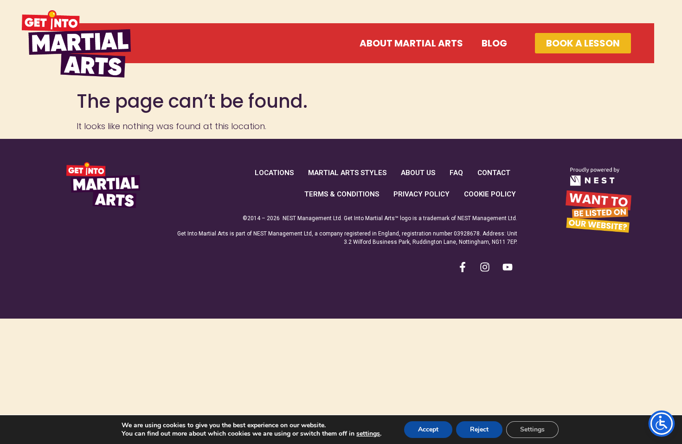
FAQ (456, 173)
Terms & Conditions (341, 194)
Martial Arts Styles (347, 173)
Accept (428, 429)
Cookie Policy (490, 194)
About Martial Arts (411, 43)
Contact (493, 173)
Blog (494, 43)
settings (368, 434)
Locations (274, 173)
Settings (532, 429)
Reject (479, 429)
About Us (418, 173)
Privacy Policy (421, 194)
